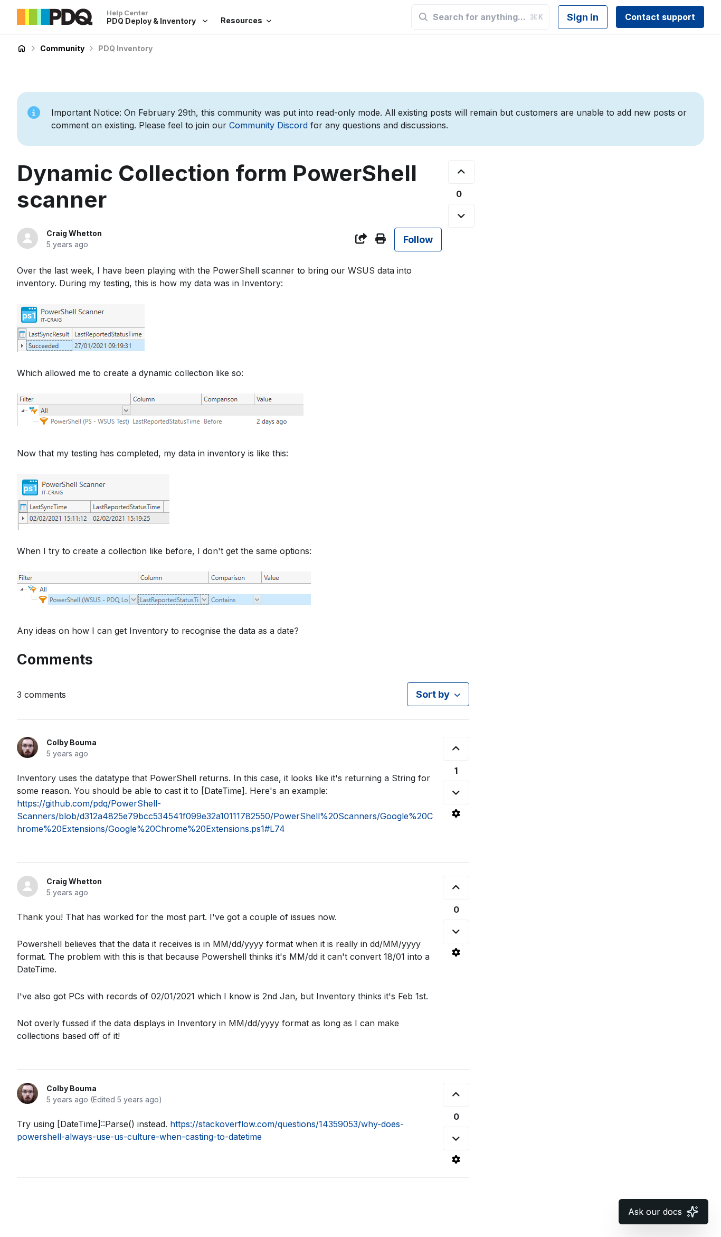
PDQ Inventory (125, 48)
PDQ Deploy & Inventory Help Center (21, 48)
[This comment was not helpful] (456, 792)
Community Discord (268, 125)
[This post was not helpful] (461, 216)
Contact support (660, 17)
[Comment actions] (456, 813)
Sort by (433, 694)
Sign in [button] (583, 17)
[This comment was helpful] (456, 749)
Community (62, 48)
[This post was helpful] (461, 172)
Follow (418, 239)
